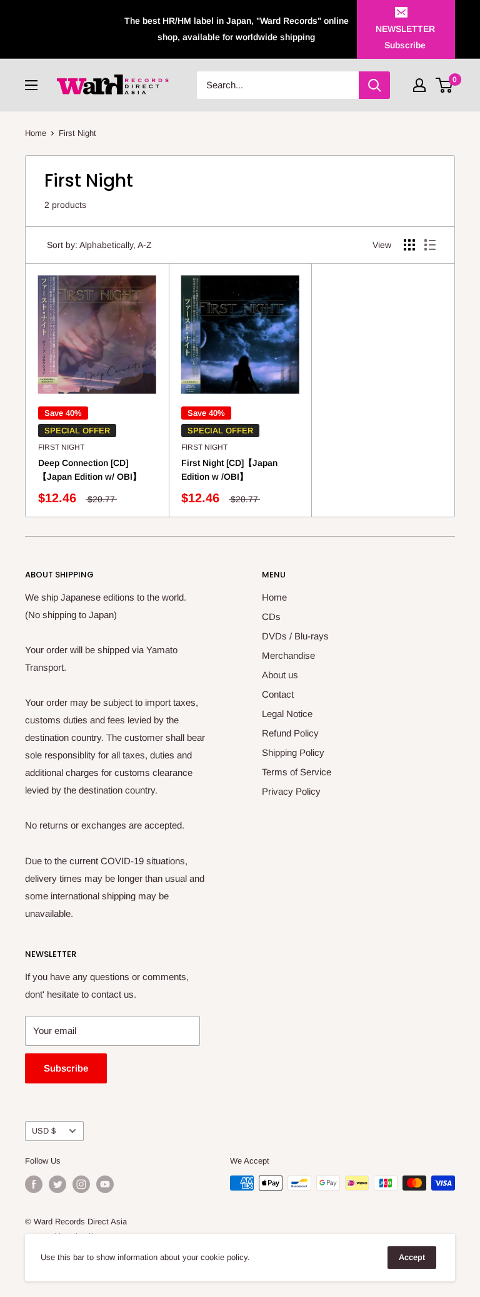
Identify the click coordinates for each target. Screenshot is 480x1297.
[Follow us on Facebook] (33, 1184)
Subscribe (66, 1068)
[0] (444, 85)
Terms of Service (296, 772)
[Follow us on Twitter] (57, 1184)
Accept (412, 1257)
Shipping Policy (293, 752)
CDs (271, 616)
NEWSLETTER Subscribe (405, 37)
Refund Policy (290, 733)
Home (35, 133)
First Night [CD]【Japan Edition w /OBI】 (229, 470)
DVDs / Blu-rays (295, 636)
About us (280, 674)
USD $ (44, 1130)
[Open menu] (31, 85)
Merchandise (288, 655)
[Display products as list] (430, 245)
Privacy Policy (291, 791)
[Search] (374, 85)
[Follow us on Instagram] (81, 1184)
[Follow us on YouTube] (105, 1184)
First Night (61, 447)
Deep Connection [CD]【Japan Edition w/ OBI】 (89, 470)
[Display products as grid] (409, 245)
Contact (278, 694)
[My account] (419, 85)
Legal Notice (287, 713)
